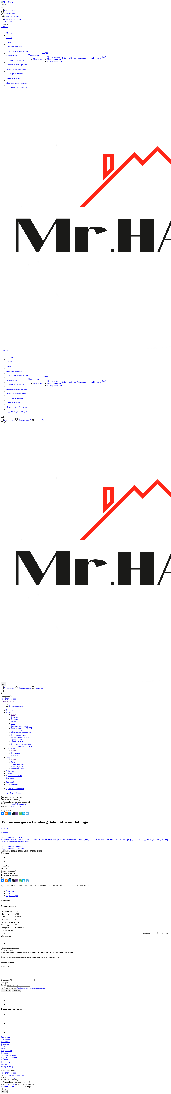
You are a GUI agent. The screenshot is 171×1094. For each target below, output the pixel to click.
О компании (16, 753)
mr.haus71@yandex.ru (17, 804)
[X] (13, 813)
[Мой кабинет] (2, 417)
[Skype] (23, 813)
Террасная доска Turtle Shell (13, 848)
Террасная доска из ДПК (152, 839)
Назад (13, 715)
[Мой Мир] (9, 813)
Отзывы (4, 1046)
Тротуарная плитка (134, 839)
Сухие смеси (61, 839)
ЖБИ (15, 839)
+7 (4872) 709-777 (8, 22)
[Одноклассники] (6, 813)
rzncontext (12, 1084)
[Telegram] (27, 813)
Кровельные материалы (97, 839)
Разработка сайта (8, 1086)
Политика (5, 1042)
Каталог (14, 717)
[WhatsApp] (20, 813)
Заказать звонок (8, 701)
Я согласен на (24, 988)
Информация (6, 1051)
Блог (3, 1048)
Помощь (4, 1053)
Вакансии (5, 1044)
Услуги (14, 762)
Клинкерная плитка (25, 839)
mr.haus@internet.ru (16, 806)
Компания (5, 1037)
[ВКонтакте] (2, 813)
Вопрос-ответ (7, 1062)
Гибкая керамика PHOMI (45, 839)
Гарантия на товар (9, 1057)
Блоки (10, 839)
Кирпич (4, 839)
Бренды (4, 1064)
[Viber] (16, 813)
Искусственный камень (19, 842)
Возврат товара (7, 1066)
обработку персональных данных (30, 988)
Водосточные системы (116, 839)
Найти (4, 1092)
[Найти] (2, 7)
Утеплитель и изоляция (77, 839)
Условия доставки (8, 1055)
